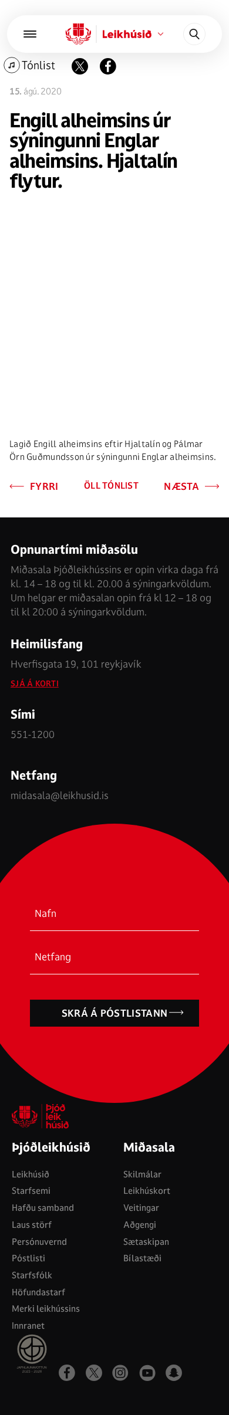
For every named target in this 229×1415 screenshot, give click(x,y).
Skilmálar (142, 1174)
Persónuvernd (39, 1241)
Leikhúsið (30, 1174)
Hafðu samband (43, 1207)
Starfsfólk (32, 1275)
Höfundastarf (38, 1292)
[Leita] (194, 34)
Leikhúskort (146, 1190)
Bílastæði (142, 1258)
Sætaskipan (146, 1241)
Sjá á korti (35, 684)
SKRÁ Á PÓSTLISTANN (115, 1013)
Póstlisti (28, 1258)
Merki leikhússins (46, 1308)
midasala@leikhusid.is (60, 795)
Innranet (28, 1325)
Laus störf (32, 1224)
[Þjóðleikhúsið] (29, 34)
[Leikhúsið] (79, 34)
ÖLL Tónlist (111, 486)
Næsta (181, 486)
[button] (108, 66)
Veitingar (141, 1207)
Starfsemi (31, 1190)
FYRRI (44, 486)
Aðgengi (139, 1224)
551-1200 (33, 734)
